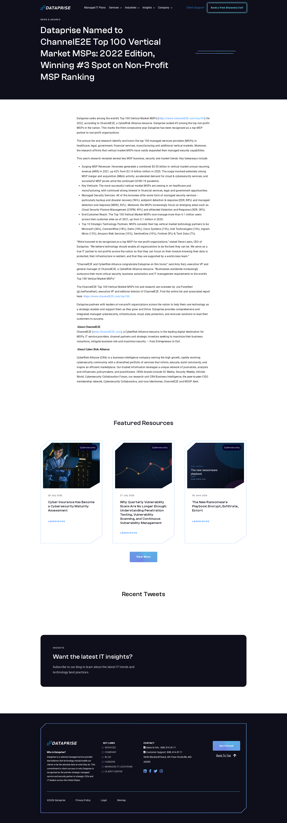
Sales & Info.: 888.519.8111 (160, 747)
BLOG (108, 757)
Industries (133, 7)
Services (116, 7)
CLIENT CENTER (113, 771)
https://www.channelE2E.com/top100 (181, 118)
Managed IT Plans (95, 7)
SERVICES (110, 747)
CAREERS (110, 761)
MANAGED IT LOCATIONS (118, 766)
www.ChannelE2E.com (107, 331)
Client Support (195, 7)
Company (165, 7)
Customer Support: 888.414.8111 (163, 752)
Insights (149, 7)
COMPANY (110, 752)
